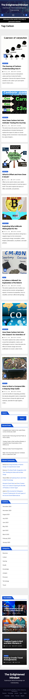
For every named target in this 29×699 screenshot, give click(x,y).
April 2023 (5, 530)
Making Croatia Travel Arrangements (12, 448)
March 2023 (6, 534)
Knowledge (5, 63)
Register (22, 695)
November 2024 (7, 506)
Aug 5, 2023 (8, 646)
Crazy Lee (17, 629)
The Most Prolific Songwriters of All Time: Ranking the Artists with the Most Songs (14, 472)
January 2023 (6, 542)
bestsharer (17, 613)
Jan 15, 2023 (7, 231)
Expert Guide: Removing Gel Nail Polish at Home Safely (14, 627)
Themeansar (14, 691)
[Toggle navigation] (13, 15)
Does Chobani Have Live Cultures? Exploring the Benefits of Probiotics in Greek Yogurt (14, 485)
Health (4, 277)
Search (4, 413)
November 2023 (7, 510)
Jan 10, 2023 (7, 391)
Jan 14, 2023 (7, 337)
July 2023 (5, 518)
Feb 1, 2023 (7, 179)
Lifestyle (5, 383)
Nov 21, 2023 (8, 629)
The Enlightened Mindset (14, 4)
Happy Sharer (17, 71)
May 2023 (5, 526)
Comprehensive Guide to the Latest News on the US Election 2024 (13, 610)
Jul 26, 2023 (8, 662)
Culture (5, 557)
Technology (5, 223)
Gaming (5, 561)
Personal (5, 577)
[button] (23, 15)
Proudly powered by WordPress (10, 689)
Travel (4, 585)
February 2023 (7, 538)
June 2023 (5, 522)
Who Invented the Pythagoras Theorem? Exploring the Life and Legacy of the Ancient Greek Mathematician (14, 493)
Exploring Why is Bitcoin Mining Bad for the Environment (12, 228)
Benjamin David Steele (9, 483)
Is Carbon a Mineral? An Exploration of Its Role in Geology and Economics (12, 282)
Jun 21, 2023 (7, 71)
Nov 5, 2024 (8, 613)
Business (5, 553)
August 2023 (6, 514)
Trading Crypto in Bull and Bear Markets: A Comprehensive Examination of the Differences (14, 443)
